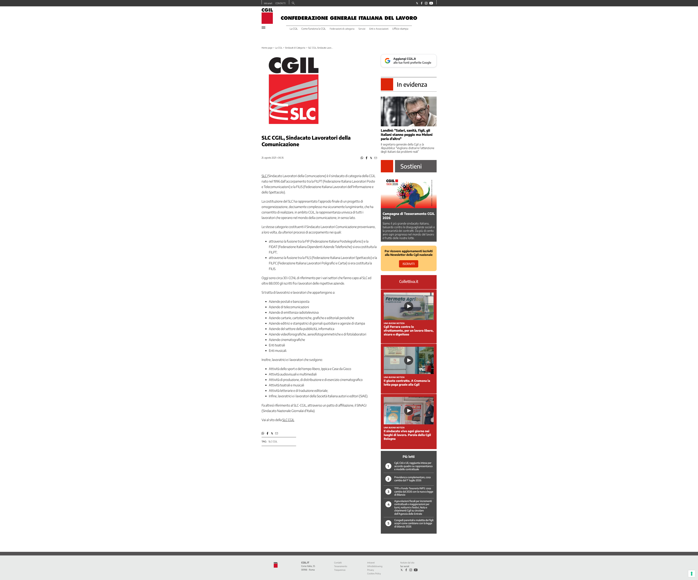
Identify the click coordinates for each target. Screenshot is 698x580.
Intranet (268, 3)
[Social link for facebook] (421, 3)
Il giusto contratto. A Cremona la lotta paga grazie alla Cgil (407, 382)
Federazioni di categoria (342, 28)
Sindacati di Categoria (295, 47)
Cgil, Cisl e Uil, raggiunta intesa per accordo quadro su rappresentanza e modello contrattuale (413, 466)
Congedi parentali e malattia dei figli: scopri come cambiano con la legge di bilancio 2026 (414, 523)
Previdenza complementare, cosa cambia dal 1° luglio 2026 (412, 479)
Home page (267, 47)
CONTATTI (280, 3)
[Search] (293, 3)
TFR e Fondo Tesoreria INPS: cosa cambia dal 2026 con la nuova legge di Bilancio (413, 491)
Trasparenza (339, 570)
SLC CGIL (288, 420)
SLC (264, 176)
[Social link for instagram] (426, 3)
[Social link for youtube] (431, 3)
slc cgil (272, 441)
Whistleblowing (374, 566)
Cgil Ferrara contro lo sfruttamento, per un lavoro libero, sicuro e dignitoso (409, 330)
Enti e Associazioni (378, 28)
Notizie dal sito (407, 562)
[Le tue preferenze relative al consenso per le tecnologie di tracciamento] (691, 573)
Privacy (370, 570)
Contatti (338, 562)
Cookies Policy (374, 573)
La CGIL (278, 47)
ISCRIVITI (409, 264)
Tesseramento (340, 566)
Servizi (361, 28)
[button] (362, 158)
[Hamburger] (263, 27)
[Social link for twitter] (417, 3)
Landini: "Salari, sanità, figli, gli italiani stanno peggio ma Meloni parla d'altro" (406, 134)
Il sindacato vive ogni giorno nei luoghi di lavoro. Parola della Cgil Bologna (407, 435)
